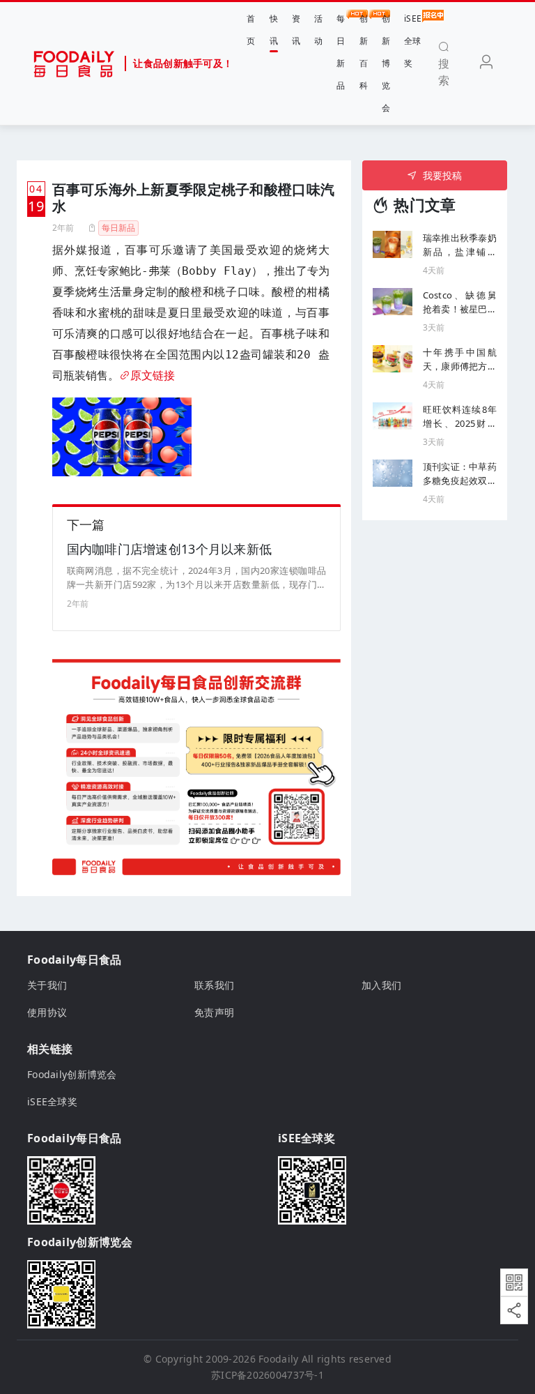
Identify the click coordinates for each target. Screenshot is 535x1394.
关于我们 (47, 985)
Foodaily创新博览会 (72, 1074)
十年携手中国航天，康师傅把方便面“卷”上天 (460, 359)
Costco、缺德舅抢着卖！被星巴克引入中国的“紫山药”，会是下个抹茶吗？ (460, 302)
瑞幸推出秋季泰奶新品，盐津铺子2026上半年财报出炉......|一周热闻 (460, 245)
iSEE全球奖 (412, 41)
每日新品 (340, 52)
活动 (318, 30)
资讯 (296, 30)
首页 (251, 30)
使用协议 (47, 1012)
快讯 (274, 30)
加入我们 (381, 985)
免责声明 (214, 1012)
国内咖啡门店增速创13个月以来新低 (169, 548)
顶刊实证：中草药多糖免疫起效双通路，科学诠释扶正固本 (460, 473)
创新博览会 (386, 63)
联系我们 (214, 985)
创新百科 (363, 52)
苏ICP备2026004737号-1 (267, 1374)
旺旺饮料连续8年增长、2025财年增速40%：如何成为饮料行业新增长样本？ (460, 416)
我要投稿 (443, 175)
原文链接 (152, 375)
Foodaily (278, 1358)
